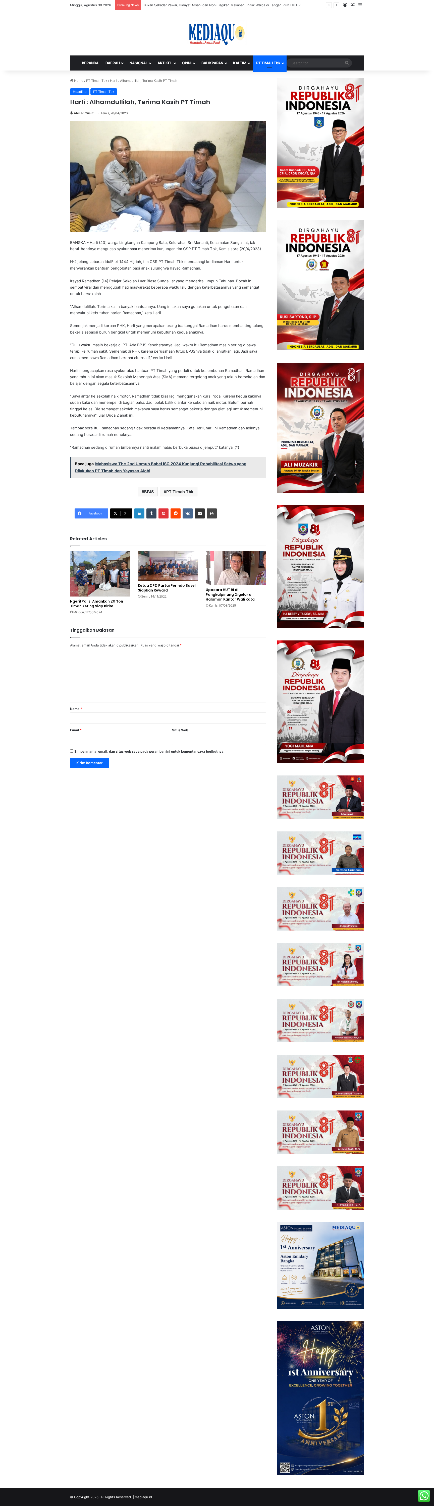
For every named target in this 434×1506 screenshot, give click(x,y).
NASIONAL (139, 63)
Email (76, 730)
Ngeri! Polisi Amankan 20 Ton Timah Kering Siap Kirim (96, 604)
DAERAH (112, 63)
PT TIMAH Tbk (268, 63)
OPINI (187, 63)
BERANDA (90, 63)
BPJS (149, 491)
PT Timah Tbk (96, 81)
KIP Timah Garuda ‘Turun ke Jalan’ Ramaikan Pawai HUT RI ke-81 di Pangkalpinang (207, 5)
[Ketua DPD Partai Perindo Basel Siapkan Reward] (168, 566)
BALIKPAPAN (212, 63)
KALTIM (239, 63)
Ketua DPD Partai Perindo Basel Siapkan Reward (167, 588)
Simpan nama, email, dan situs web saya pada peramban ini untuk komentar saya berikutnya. (149, 751)
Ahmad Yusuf (84, 113)
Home (78, 81)
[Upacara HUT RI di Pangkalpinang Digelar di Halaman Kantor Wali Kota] (236, 568)
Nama (76, 709)
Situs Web (180, 730)
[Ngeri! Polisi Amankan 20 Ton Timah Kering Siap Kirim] (100, 574)
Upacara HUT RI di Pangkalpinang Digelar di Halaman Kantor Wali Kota (230, 594)
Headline (80, 92)
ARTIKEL (164, 63)
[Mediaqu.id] (216, 32)
